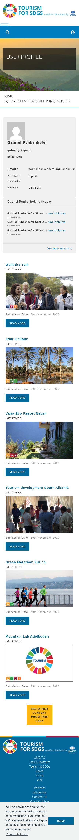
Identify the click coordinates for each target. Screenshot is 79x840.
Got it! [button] (61, 820)
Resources (39, 792)
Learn (39, 771)
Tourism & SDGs (39, 766)
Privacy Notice (39, 801)
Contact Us (39, 797)
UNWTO (39, 757)
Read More (17, 323)
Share (39, 775)
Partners (39, 788)
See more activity (58, 248)
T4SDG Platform (39, 762)
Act (39, 780)
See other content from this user (39, 714)
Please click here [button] (17, 834)
